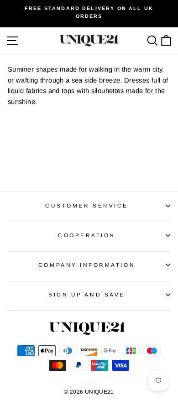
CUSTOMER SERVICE (86, 205)
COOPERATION (86, 235)
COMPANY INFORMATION (86, 265)
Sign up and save (86, 294)
